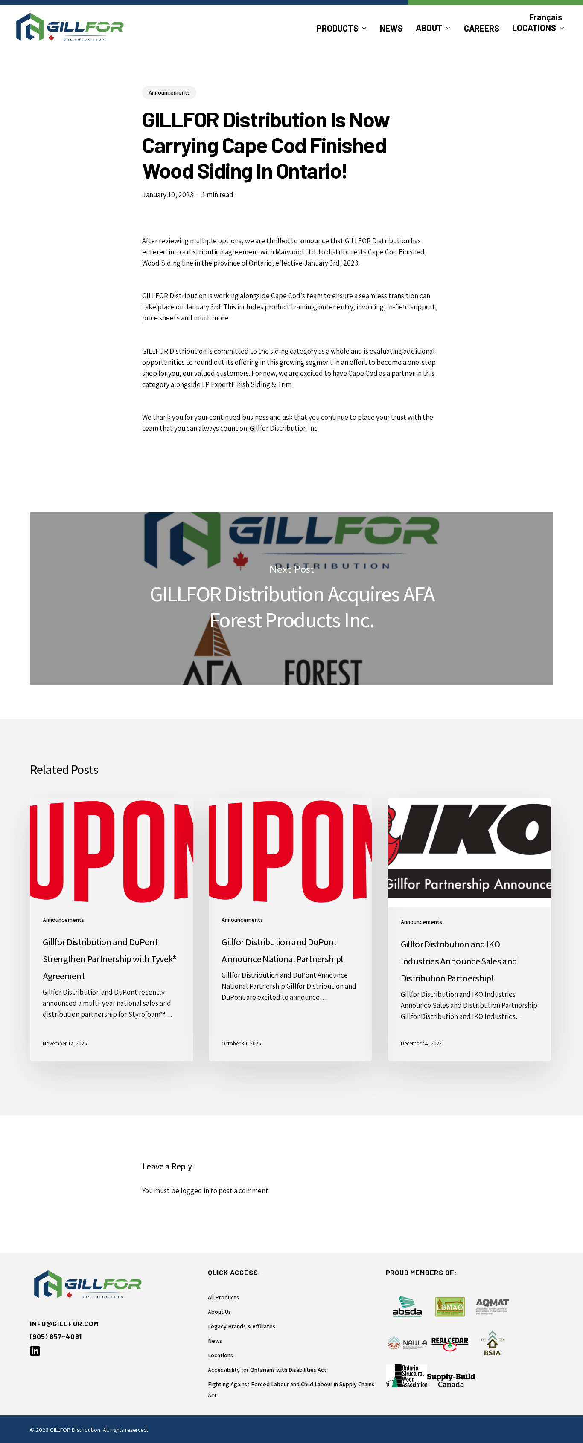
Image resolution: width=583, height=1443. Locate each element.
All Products (223, 1297)
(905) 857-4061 (56, 1336)
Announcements (169, 92)
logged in (195, 1190)
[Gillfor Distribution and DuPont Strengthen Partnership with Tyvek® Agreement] (111, 929)
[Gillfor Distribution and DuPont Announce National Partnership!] (290, 929)
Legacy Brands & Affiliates (241, 1326)
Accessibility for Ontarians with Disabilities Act (267, 1370)
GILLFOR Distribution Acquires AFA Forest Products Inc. (291, 598)
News (215, 1341)
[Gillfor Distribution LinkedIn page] (35, 1353)
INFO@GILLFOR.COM (64, 1323)
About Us (219, 1312)
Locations (220, 1355)
